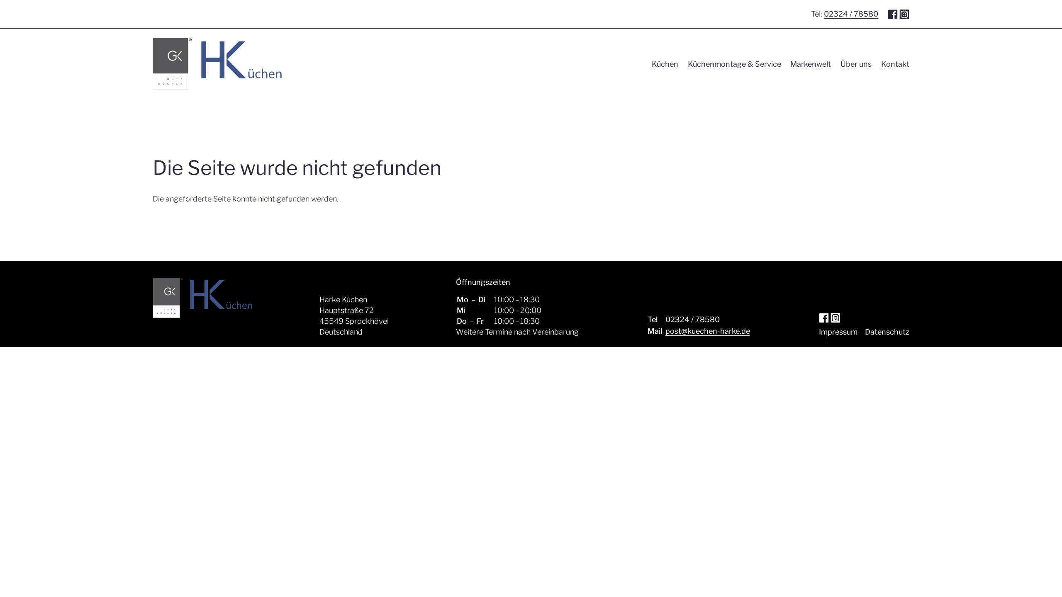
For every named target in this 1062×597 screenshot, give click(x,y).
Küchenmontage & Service (734, 64)
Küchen (665, 64)
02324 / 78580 (851, 14)
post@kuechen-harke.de (707, 331)
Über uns (856, 64)
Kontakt (895, 64)
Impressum (838, 332)
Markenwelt (810, 64)
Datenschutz (887, 332)
